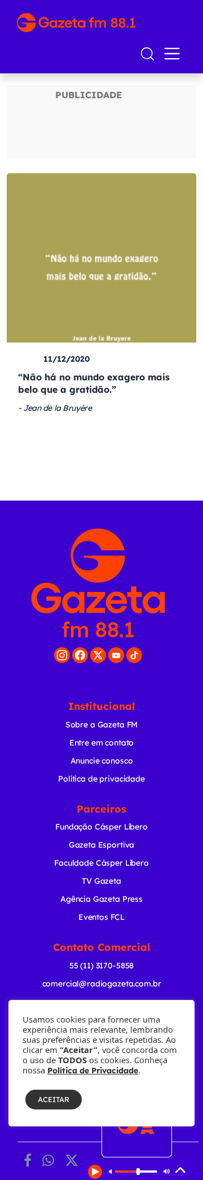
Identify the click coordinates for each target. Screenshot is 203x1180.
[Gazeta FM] (98, 583)
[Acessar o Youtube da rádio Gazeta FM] (116, 655)
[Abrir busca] (147, 54)
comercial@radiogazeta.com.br (101, 984)
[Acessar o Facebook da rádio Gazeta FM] (80, 655)
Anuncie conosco (101, 761)
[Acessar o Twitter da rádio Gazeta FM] (98, 655)
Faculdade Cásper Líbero (101, 863)
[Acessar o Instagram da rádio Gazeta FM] (62, 655)
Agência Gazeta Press (101, 899)
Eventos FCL (101, 917)
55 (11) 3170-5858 (101, 965)
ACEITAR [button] (53, 1099)
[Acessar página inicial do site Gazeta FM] (101, 22)
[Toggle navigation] (174, 53)
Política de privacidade (101, 779)
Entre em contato (101, 743)
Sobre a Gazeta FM (101, 725)
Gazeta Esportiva (102, 845)
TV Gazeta (101, 881)
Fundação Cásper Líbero (101, 827)
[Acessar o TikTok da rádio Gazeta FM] (134, 655)
